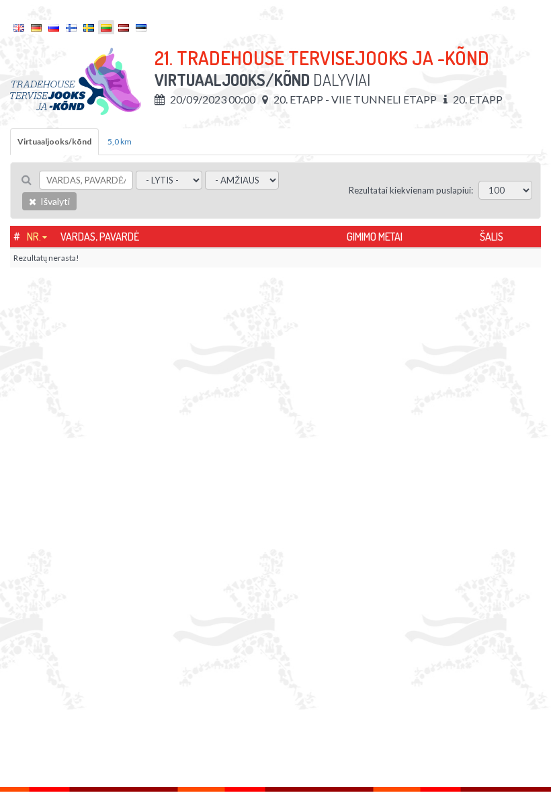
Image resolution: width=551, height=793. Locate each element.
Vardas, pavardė (99, 236)
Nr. (34, 236)
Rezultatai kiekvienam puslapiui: (411, 190)
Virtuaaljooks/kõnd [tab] (54, 141)
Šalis (491, 236)
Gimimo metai (374, 236)
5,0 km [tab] (120, 141)
